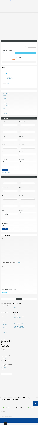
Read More (19, 262)
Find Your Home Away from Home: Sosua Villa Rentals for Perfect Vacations (19, 317)
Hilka (8, 83)
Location (3, 121)
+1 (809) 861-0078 (10, 78)
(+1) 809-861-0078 (3, 367)
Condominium (6, 98)
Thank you (15, 314)
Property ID (4, 159)
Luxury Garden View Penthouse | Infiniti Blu (9, 289)
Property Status (22, 121)
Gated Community (6, 105)
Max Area (5, 164)
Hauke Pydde (10, 77)
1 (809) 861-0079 (9, 73)
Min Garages (21, 144)
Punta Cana (16, 309)
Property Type (5, 129)
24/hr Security (6, 103)
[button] (19, 12)
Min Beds (21, 136)
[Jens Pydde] (10, 154)
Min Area (22, 159)
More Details (18, 58)
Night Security (5, 327)
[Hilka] (4, 84)
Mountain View (5, 332)
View (4, 108)
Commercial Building (6, 93)
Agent (3, 151)
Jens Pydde (9, 70)
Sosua (15, 307)
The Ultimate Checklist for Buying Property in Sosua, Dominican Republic (19, 321)
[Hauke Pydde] (4, 78)
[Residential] (10, 132)
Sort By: (25, 46)
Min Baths (4, 144)
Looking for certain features (6, 172)
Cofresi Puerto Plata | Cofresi (9, 50)
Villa (4, 100)
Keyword (21, 151)
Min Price (21, 129)
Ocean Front (5, 113)
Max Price (4, 136)
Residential (4, 95)
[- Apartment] (10, 133)
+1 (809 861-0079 (3, 358)
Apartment (4, 318)
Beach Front (5, 110)
